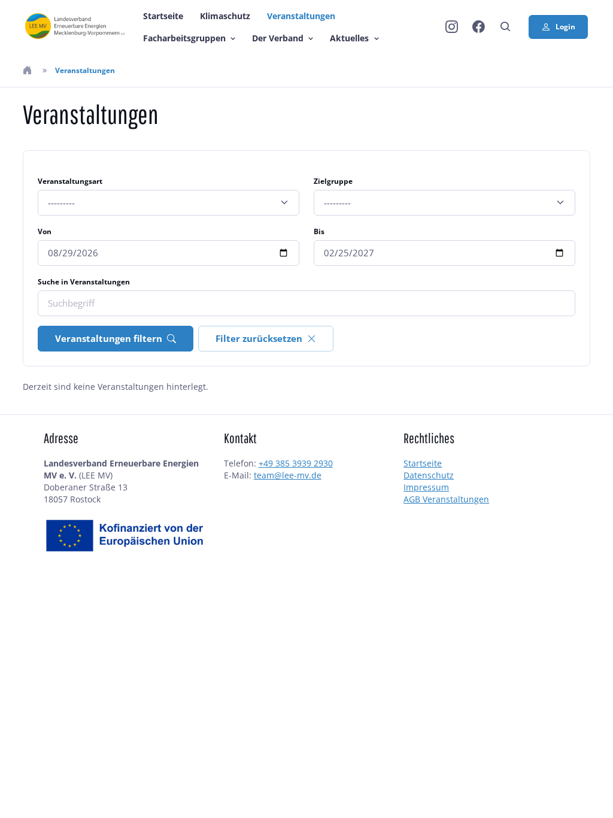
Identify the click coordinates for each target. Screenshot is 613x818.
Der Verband (278, 38)
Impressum (426, 487)
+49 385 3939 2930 (296, 463)
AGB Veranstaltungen (446, 499)
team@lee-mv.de (287, 475)
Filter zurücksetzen (259, 338)
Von (44, 231)
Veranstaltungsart (70, 181)
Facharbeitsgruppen (184, 38)
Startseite (163, 16)
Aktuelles (349, 38)
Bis (319, 231)
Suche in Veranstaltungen (84, 282)
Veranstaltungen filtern (108, 338)
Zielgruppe (333, 181)
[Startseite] (29, 70)
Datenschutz (428, 475)
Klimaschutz (225, 16)
